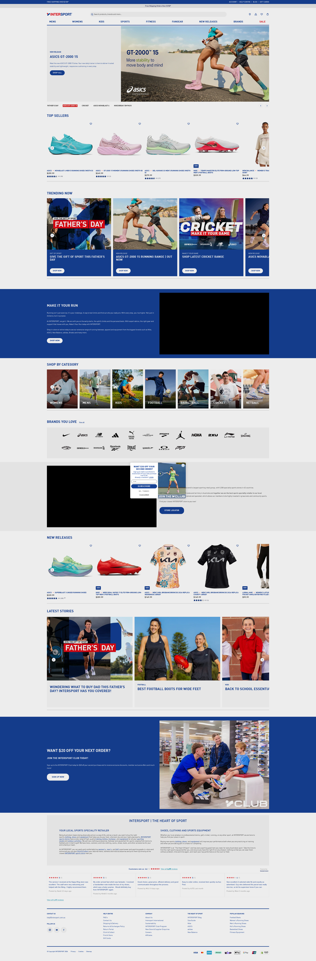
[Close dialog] (183, 465)
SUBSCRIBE (144, 486)
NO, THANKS (144, 491)
